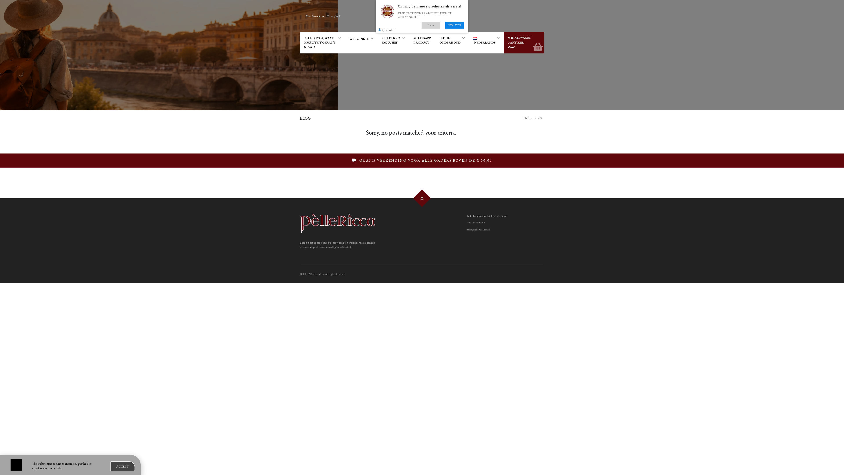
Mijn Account (313, 16)
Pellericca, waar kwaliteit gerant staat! (319, 42)
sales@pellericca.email (478, 229)
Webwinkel (359, 39)
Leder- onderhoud (449, 40)
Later (430, 25)
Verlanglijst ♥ (333, 16)
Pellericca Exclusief (391, 40)
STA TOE (454, 25)
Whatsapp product (422, 40)
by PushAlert (388, 29)
